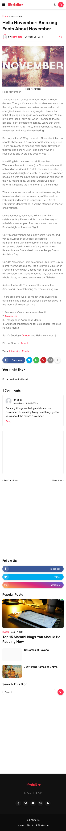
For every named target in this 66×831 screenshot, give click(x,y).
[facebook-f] (18, 803)
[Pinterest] (43, 360)
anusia (17, 399)
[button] (3, 4)
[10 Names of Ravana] (12, 654)
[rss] (48, 803)
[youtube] (33, 803)
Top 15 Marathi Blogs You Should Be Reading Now (31, 639)
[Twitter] (29, 360)
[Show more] (57, 360)
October (26, 335)
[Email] (50, 360)
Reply (9, 421)
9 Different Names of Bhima (41, 666)
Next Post (57, 480)
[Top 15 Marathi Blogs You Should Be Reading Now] (33, 613)
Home (5, 16)
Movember (11, 316)
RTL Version (42, 825)
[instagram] (40, 803)
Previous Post (11, 480)
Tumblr (25, 343)
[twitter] (26, 803)
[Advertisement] (33, 520)
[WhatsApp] (36, 360)
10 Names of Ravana (36, 649)
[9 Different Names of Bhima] (12, 671)
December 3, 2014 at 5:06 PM (25, 403)
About (30, 825)
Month (25, 351)
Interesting (16, 16)
